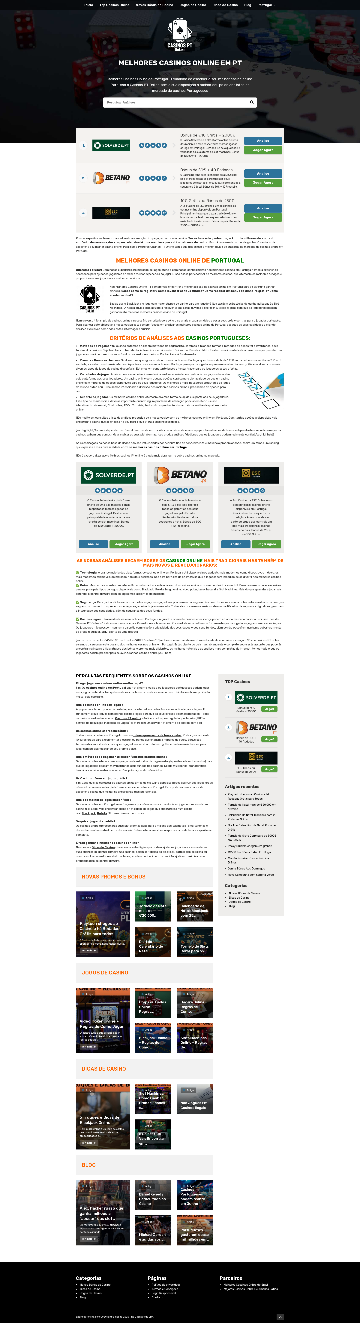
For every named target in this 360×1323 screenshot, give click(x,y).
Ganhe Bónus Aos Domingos (246, 868)
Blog (247, 5)
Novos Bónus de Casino (154, 5)
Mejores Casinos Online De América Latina (251, 1289)
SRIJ (104, 631)
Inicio (88, 5)
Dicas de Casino (225, 5)
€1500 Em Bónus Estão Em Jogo (249, 852)
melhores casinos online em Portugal (160, 447)
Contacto (158, 1297)
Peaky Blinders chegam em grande (250, 846)
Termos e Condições (165, 1289)
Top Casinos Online (114, 5)
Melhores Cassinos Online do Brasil (246, 1284)
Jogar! (269, 708)
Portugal (265, 5)
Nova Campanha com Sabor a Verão (251, 874)
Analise (263, 141)
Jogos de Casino (193, 5)
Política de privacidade (166, 1284)
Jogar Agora (263, 150)
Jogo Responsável (164, 1293)
